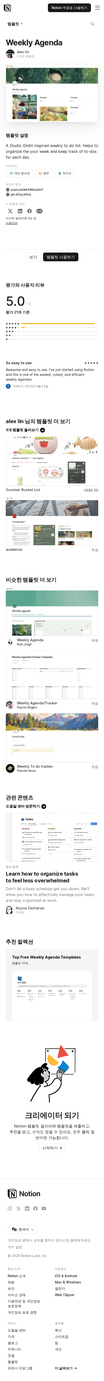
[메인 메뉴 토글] (97, 7)
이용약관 (12, 223)
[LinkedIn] (20, 211)
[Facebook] (29, 211)
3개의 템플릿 (25, 56)
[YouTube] (44, 1208)
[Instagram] (10, 1208)
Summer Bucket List (23, 489)
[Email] (39, 211)
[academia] (52, 521)
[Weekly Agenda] (52, 611)
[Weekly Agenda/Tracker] (52, 674)
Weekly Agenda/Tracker (37, 703)
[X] (10, 211)
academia (14, 549)
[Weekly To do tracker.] (52, 737)
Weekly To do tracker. (35, 766)
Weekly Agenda (30, 640)
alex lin (23, 51)
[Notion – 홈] (8, 8)
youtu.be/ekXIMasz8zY (27, 189)
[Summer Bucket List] (52, 461)
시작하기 (52, 1147)
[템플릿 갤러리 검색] (92, 23)
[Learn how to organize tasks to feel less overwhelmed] (52, 837)
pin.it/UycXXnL (21, 194)
